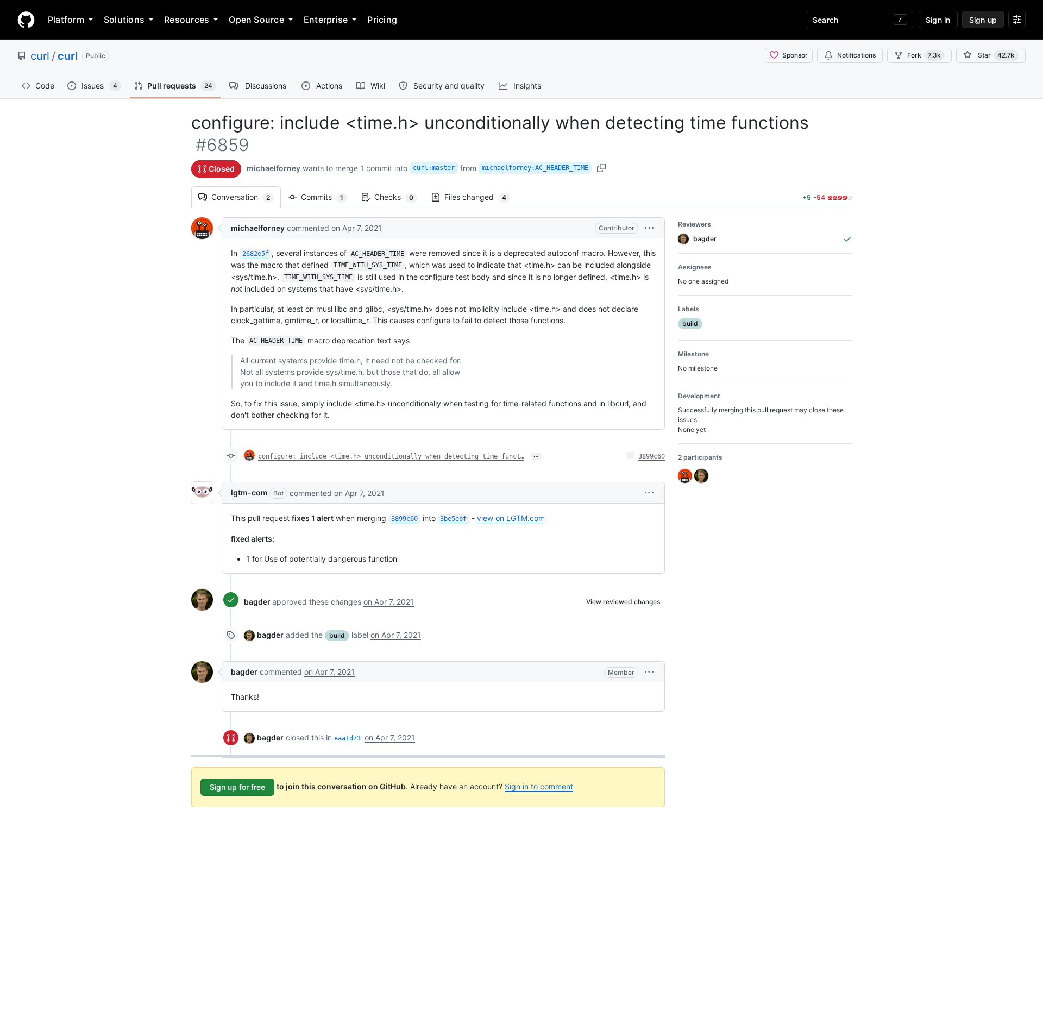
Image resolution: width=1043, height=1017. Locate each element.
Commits (327, 197)
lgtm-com (249, 492)
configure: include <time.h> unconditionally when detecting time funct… (391, 456)
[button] (649, 228)
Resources (186, 19)
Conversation (246, 197)
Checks (399, 197)
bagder (257, 601)
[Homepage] (26, 19)
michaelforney (273, 168)
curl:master (434, 168)
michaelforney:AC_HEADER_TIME (535, 168)
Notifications (856, 55)
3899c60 (651, 456)
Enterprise (326, 19)
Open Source (256, 19)
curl (39, 55)
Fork (924, 55)
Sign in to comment (539, 786)
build (337, 635)
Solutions (124, 19)
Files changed (480, 197)
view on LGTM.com (511, 518)
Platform (66, 19)
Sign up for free (237, 787)
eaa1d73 (347, 738)
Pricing (382, 19)
